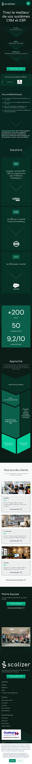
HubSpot (4, 685)
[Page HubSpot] (16, 229)
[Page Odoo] (16, 182)
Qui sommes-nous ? (7, 700)
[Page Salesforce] (16, 272)
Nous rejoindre (5, 710)
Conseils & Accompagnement (10, 692)
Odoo (3, 690)
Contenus (4, 705)
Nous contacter (6, 708)
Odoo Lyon (5, 720)
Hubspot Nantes (6, 726)
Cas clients (5, 703)
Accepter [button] (12, 760)
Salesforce (4, 687)
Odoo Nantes (5, 723)
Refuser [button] (20, 760)
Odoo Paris (5, 718)
